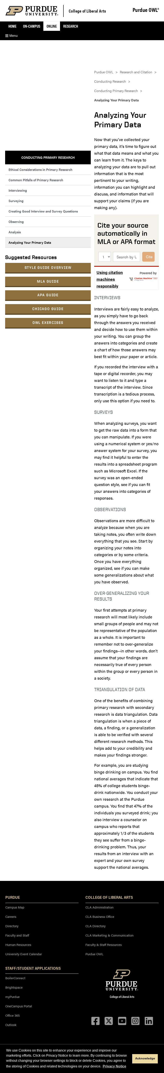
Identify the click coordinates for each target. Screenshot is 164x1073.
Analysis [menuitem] (15, 232)
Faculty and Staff (17, 935)
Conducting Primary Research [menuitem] (48, 157)
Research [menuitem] (70, 26)
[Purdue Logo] (32, 11)
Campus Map (14, 907)
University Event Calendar (23, 954)
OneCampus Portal (18, 1006)
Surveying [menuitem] (16, 200)
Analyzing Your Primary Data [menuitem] (30, 242)
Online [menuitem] (52, 26)
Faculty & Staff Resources (103, 944)
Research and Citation (136, 71)
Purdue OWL (103, 71)
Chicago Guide (47, 308)
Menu (13, 35)
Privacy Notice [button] (114, 1066)
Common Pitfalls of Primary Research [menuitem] (36, 179)
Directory (11, 926)
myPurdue (12, 996)
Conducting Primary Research (116, 90)
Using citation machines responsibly (110, 279)
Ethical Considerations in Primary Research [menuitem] (40, 169)
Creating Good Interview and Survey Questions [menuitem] (43, 211)
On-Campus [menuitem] (31, 26)
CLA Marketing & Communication (109, 935)
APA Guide (48, 295)
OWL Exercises (47, 322)
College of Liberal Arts (87, 11)
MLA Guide (48, 281)
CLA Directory (95, 926)
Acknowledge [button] (145, 1058)
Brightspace (14, 987)
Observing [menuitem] (16, 221)
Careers (10, 916)
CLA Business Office (99, 916)
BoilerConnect (15, 978)
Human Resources (18, 944)
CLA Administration (99, 907)
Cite (149, 256)
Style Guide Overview (48, 267)
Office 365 (12, 1015)
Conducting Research (110, 81)
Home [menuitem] (12, 26)
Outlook (10, 1024)
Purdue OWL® (146, 10)
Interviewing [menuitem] (18, 190)
